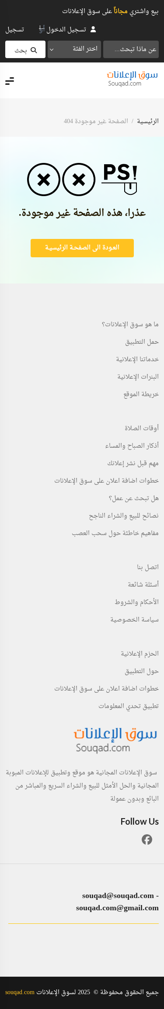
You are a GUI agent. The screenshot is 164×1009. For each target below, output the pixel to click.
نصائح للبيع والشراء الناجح (124, 516)
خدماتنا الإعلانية (137, 360)
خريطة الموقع (141, 394)
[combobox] (74, 49)
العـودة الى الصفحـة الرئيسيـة (82, 248)
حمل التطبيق (142, 342)
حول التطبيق (142, 671)
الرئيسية (148, 122)
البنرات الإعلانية (138, 377)
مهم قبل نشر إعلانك (133, 464)
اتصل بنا (148, 567)
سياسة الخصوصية (134, 620)
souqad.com (20, 993)
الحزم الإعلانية (140, 654)
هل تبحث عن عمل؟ (134, 498)
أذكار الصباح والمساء (132, 446)
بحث (20, 51)
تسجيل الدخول (66, 30)
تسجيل (14, 30)
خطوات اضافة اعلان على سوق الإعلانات (106, 481)
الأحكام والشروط (137, 602)
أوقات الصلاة (142, 429)
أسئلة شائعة (143, 585)
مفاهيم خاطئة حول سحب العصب (115, 533)
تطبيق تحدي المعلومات (128, 706)
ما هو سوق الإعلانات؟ (130, 325)
